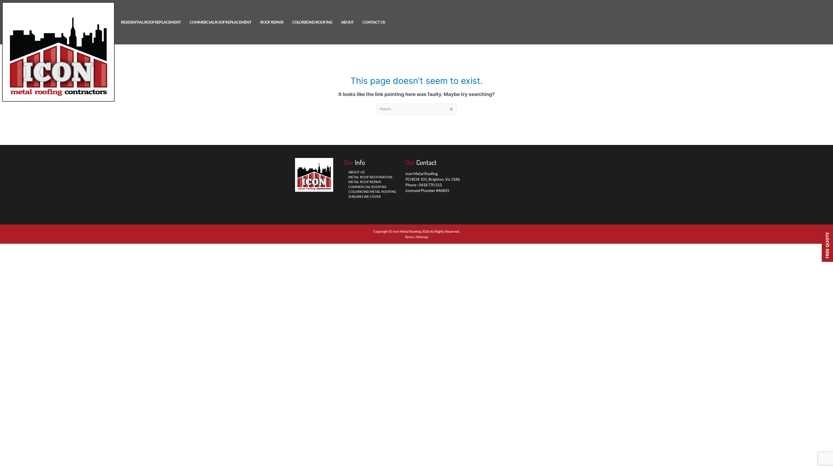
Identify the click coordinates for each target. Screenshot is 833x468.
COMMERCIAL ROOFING (367, 187)
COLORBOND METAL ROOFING (372, 191)
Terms (409, 237)
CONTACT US (373, 22)
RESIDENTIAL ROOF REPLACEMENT (151, 22)
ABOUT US (356, 172)
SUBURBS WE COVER (364, 196)
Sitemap (422, 237)
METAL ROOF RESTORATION (370, 177)
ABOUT (347, 22)
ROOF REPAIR (272, 22)
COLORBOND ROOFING (312, 22)
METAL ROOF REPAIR (364, 182)
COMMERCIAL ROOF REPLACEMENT (220, 22)
